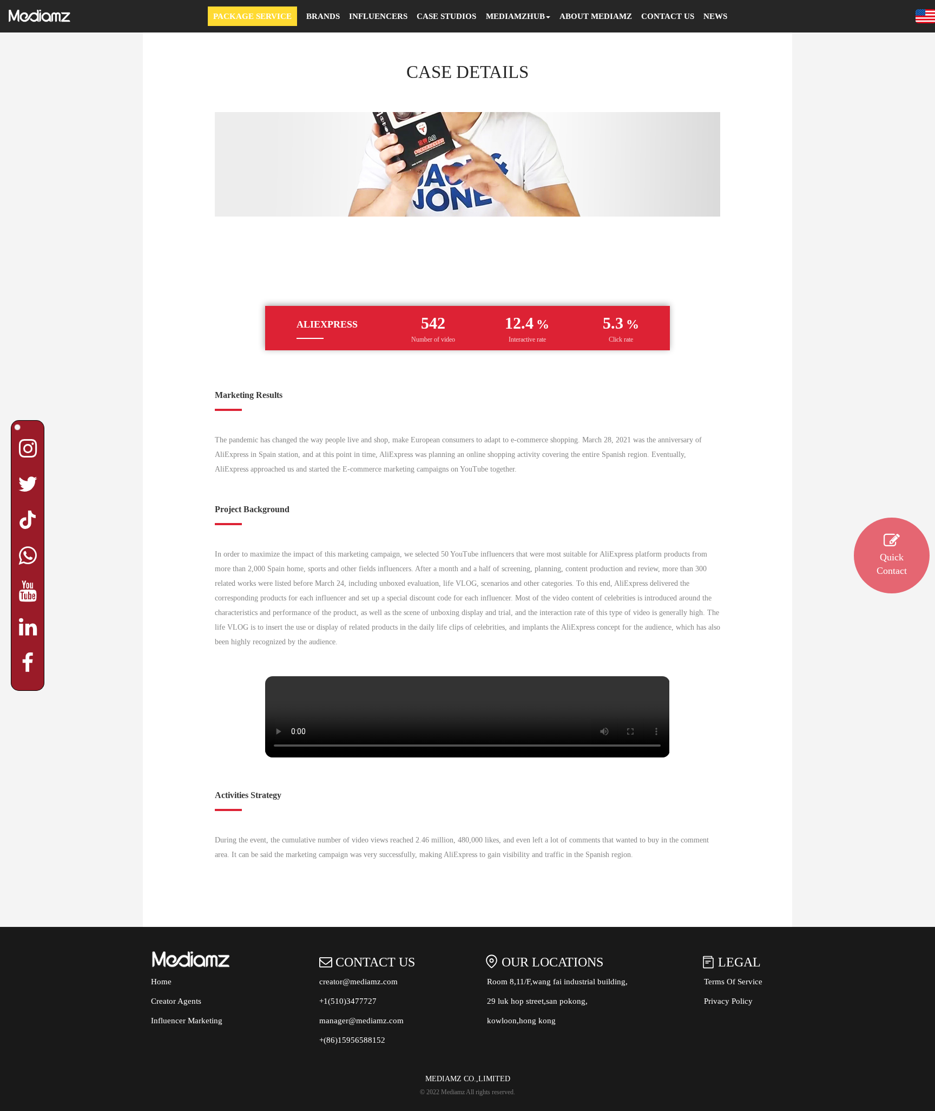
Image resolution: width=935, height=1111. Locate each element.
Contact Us (667, 16)
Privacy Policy (728, 1001)
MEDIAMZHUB (515, 16)
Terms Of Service (733, 981)
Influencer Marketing (186, 1020)
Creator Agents (176, 1001)
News (715, 16)
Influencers (378, 16)
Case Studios (446, 16)
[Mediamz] (40, 16)
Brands (323, 16)
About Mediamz (595, 16)
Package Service (252, 16)
